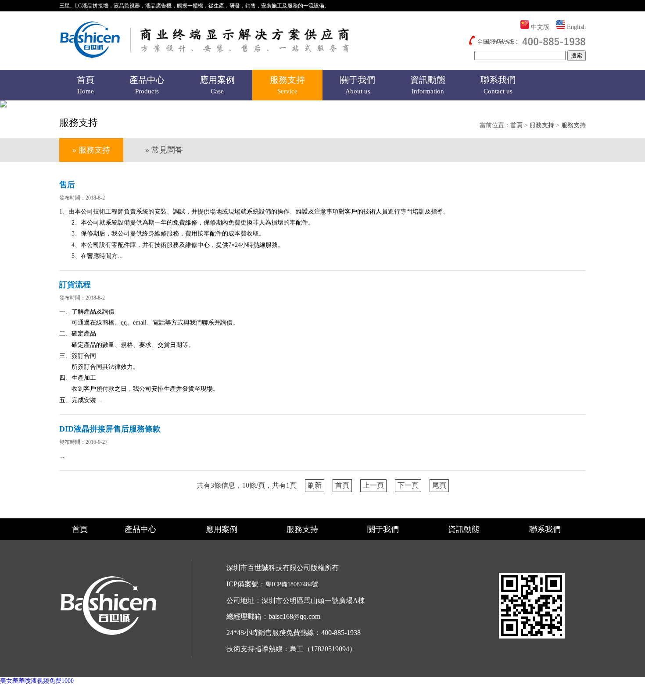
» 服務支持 (91, 150)
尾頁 (439, 485)
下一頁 (408, 485)
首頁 (85, 85)
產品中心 (147, 85)
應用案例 (217, 85)
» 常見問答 (164, 150)
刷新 (315, 485)
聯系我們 (498, 85)
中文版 (540, 27)
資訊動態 (427, 85)
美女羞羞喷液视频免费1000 (37, 681)
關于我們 (357, 85)
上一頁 (373, 485)
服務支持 (287, 85)
